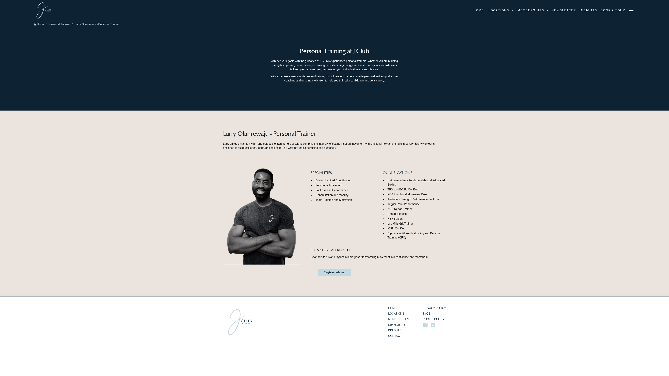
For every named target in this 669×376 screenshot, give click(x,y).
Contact (395, 335)
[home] (43, 10)
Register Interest (334, 272)
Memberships (531, 10)
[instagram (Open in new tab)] (433, 325)
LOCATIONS (396, 313)
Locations (499, 10)
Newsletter (564, 10)
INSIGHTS (588, 10)
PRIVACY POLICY (434, 308)
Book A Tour (613, 10)
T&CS (426, 313)
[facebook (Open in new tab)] (425, 325)
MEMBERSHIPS (398, 319)
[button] (500, 10)
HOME (392, 308)
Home (479, 10)
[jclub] (239, 322)
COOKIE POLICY (433, 319)
